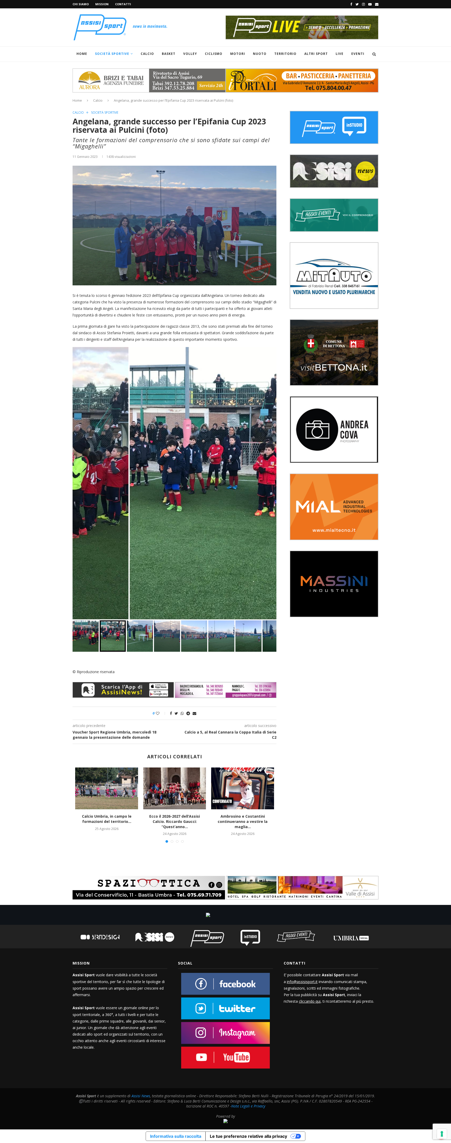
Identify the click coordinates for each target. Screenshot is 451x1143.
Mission (102, 4)
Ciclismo (213, 53)
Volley (190, 53)
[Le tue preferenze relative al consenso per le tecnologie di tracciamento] (442, 1134)
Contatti (123, 4)
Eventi (357, 53)
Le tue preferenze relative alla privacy (248, 1136)
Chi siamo (81, 4)
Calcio (147, 53)
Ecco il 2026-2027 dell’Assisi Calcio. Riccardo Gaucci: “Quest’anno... (174, 821)
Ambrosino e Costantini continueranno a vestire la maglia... (243, 821)
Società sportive (104, 112)
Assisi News (141, 1095)
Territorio (285, 53)
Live (339, 53)
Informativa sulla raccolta (175, 1136)
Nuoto (259, 53)
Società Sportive (112, 53)
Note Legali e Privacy (248, 1106)
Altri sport (316, 53)
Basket (168, 53)
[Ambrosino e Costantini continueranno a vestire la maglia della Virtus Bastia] (242, 788)
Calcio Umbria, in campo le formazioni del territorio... (107, 819)
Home (81, 53)
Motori (237, 53)
